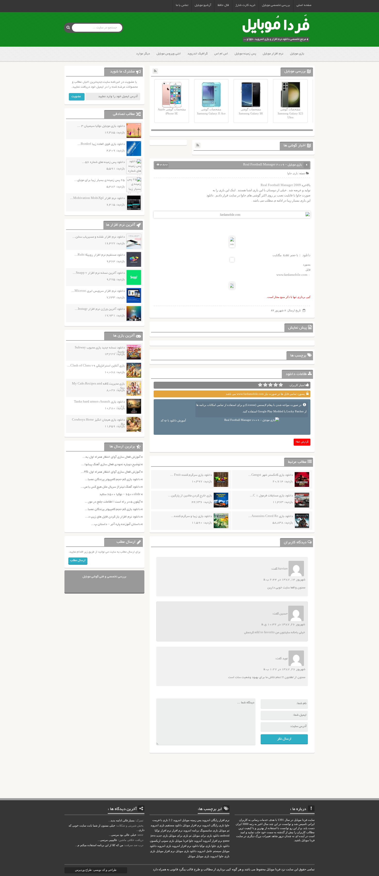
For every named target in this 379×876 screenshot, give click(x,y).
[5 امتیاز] (260, 385)
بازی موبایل (297, 53)
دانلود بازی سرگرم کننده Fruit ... (191, 475)
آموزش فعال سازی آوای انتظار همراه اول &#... (111, 472)
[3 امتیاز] (270, 385)
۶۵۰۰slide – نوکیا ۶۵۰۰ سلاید (120, 494)
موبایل (191, 856)
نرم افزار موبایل (273, 53)
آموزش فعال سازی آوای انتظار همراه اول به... (112, 457)
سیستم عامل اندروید (209, 851)
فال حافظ (223, 5)
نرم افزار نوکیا (163, 830)
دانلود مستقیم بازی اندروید (166, 825)
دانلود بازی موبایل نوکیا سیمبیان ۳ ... (101, 126)
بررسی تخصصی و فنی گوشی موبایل (104, 576)
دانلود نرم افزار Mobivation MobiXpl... (97, 198)
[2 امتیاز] (276, 385)
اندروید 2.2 (175, 820)
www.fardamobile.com (291, 275)
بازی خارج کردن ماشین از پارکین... (190, 495)
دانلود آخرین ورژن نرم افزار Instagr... (100, 309)
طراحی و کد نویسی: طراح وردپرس (96, 869)
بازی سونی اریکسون (162, 840)
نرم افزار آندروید (212, 840)
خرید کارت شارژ (245, 5)
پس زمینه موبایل (245, 53)
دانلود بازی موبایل (186, 851)
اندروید (214, 856)
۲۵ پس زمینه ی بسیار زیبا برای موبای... (99, 180)
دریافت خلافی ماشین (131, 839)
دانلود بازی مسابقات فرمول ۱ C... (271, 495)
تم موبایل (224, 830)
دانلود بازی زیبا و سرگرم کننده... (191, 516)
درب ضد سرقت (134, 845)
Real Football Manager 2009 (281, 185)
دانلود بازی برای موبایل (205, 835)
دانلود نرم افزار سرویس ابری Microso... (98, 291)
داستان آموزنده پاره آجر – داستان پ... (116, 524)
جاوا (191, 840)
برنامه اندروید (191, 830)
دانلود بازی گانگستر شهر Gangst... (270, 475)
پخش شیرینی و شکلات (130, 825)
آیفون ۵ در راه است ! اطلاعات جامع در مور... (113, 502)
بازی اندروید (164, 846)
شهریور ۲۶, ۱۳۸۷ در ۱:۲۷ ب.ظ (284, 669)
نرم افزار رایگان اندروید (215, 820)
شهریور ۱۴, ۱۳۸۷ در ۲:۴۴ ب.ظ (284, 579)
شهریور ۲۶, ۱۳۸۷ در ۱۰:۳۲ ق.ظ (283, 624)
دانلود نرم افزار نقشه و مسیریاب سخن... (98, 237)
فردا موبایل (181, 840)
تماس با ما (182, 5)
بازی (152, 851)
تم (190, 835)
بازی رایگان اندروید (213, 825)
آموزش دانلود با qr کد (173, 420)
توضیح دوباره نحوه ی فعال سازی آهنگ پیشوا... (111, 464)
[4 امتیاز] (265, 385)
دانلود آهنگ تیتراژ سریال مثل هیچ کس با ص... (111, 487)
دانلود (306, 255)
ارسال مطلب (78, 560)
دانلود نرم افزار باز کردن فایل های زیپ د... (113, 517)
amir (140, 834)
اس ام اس (221, 53)
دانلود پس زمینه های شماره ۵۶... (103, 162)
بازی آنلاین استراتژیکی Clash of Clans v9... (96, 366)
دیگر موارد (143, 53)
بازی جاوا (292, 173)
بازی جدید (162, 835)
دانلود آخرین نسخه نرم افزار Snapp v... (99, 273)
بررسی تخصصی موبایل (276, 5)
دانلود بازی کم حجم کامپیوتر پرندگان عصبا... (113, 479)
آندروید (198, 840)
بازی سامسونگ (209, 830)
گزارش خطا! (302, 442)
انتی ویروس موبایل (168, 53)
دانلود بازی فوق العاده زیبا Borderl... (101, 144)
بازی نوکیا (205, 846)
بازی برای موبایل (178, 835)
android (224, 835)
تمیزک (139, 820)
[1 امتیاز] (281, 385)
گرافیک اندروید (197, 53)
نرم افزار (177, 830)
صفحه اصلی (303, 5)
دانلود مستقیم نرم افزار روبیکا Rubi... (100, 255)
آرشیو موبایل (203, 5)
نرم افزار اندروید (181, 846)
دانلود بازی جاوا (220, 846)
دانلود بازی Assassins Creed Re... (270, 516)
